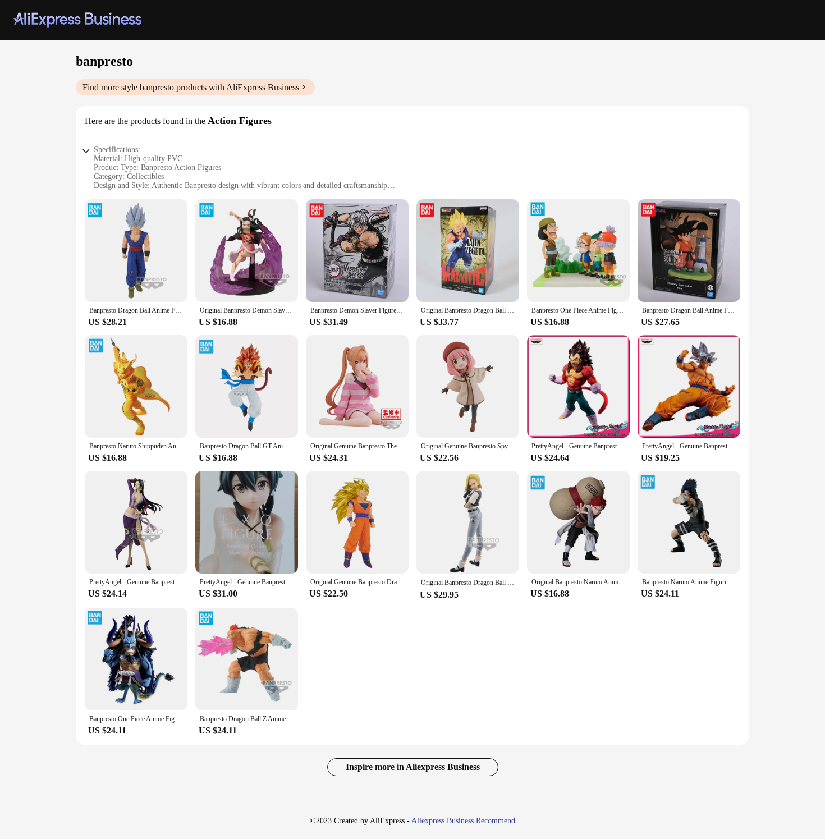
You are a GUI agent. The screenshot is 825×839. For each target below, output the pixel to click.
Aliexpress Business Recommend (463, 821)
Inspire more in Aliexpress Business (413, 767)
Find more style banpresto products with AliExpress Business (190, 87)
